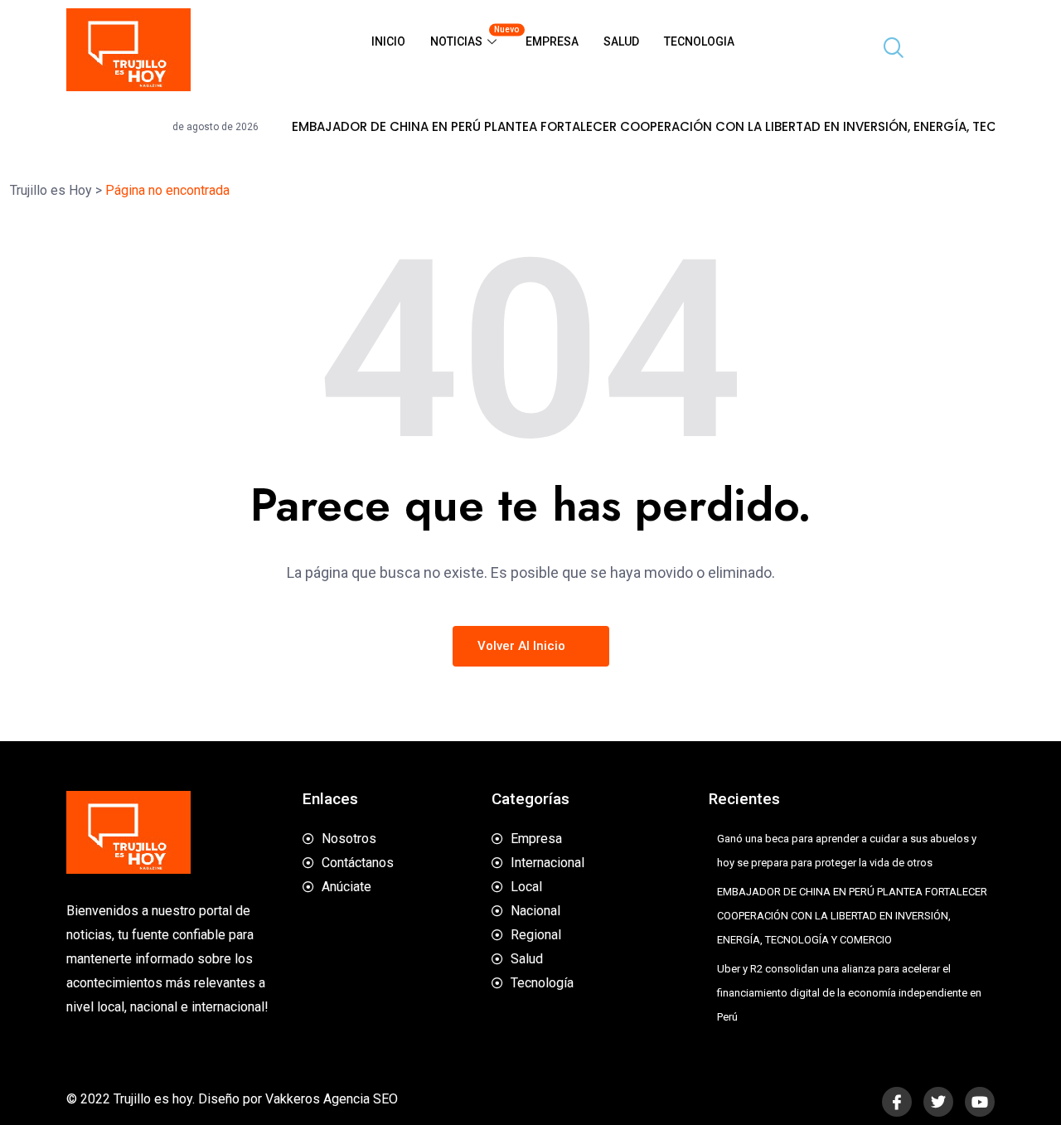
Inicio (388, 41)
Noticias (471, 36)
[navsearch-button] (887, 49)
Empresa (552, 41)
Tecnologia (699, 41)
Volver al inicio (523, 645)
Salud (621, 41)
